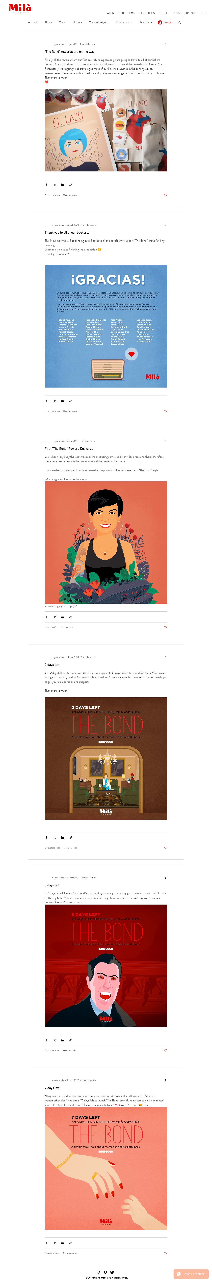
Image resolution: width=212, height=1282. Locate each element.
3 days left (52, 886)
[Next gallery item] (163, 130)
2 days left (52, 665)
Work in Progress (98, 22)
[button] (179, 22)
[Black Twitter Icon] (112, 1272)
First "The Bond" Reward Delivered (69, 449)
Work (61, 22)
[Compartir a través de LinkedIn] (62, 184)
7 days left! (52, 1088)
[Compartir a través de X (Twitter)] (54, 184)
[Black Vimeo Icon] (105, 1272)
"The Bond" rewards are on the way (69, 52)
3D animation (124, 22)
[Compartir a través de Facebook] (46, 184)
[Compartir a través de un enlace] (70, 184)
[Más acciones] (165, 44)
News (48, 22)
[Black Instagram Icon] (98, 1272)
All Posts (33, 22)
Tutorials (77, 22)
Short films (145, 22)
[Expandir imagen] (106, 130)
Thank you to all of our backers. (67, 233)
